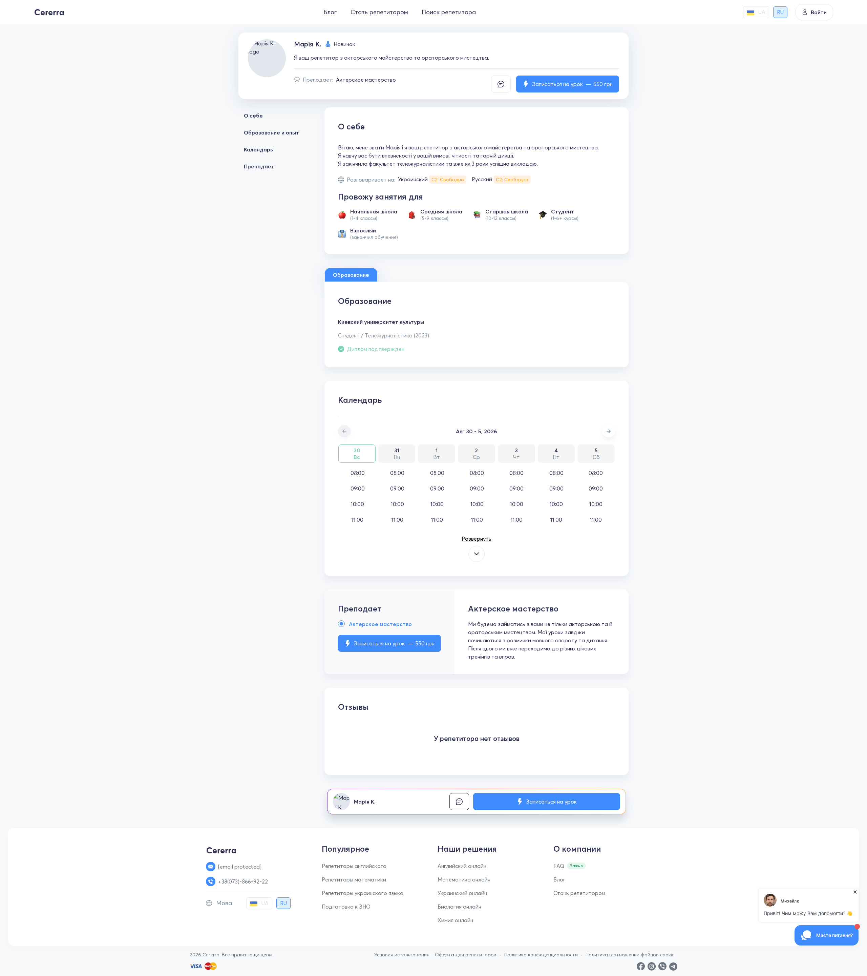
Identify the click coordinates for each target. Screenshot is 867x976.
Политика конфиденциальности (541, 955)
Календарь (258, 149)
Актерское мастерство (366, 79)
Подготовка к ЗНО (346, 906)
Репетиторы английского (354, 866)
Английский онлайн (462, 866)
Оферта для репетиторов (465, 955)
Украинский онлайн (462, 893)
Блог (330, 12)
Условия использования (401, 955)
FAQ (558, 866)
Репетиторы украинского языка (362, 893)
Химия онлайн (455, 920)
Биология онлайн (459, 906)
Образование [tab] (351, 274)
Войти (819, 12)
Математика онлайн (464, 879)
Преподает (259, 166)
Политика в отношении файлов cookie (630, 955)
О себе (253, 115)
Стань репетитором (579, 893)
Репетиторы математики (354, 879)
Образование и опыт (271, 132)
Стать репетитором (379, 12)
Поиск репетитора (449, 12)
